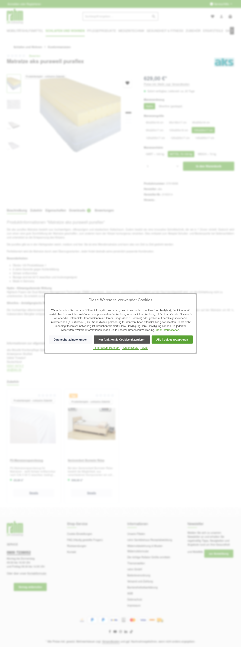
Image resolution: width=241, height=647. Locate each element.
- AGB (144, 347)
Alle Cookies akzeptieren (172, 339)
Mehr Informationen (167, 330)
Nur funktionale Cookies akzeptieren (121, 339)
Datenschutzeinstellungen (71, 339)
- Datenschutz (130, 347)
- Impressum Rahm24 (106, 347)
